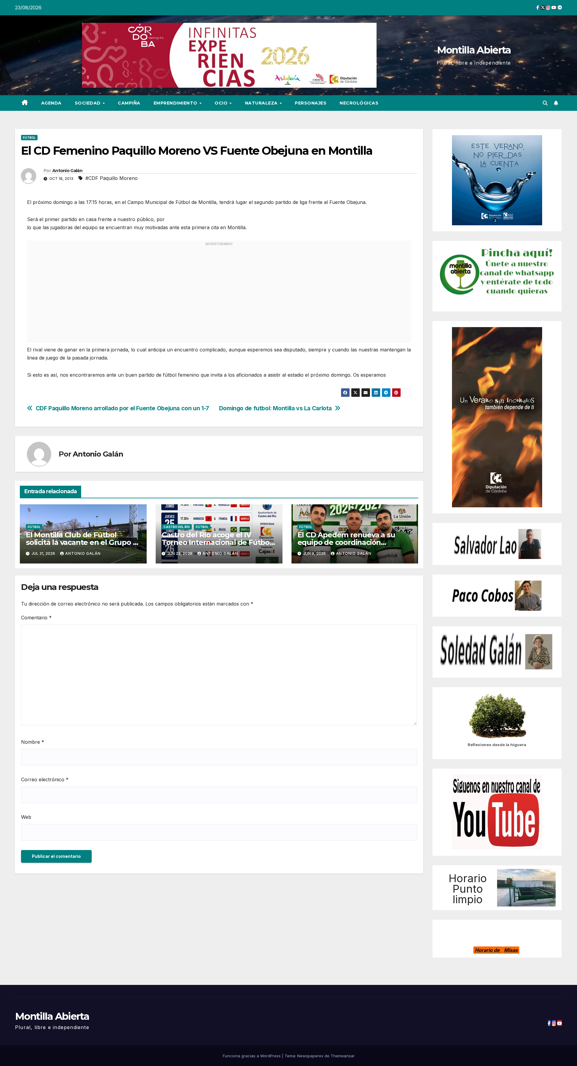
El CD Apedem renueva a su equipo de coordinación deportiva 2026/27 (346, 542)
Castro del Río (176, 527)
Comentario (36, 618)
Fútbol (29, 137)
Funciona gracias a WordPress (252, 1055)
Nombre (32, 742)
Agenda (51, 103)
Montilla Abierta (474, 50)
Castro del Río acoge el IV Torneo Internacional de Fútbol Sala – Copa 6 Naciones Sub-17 (217, 542)
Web (26, 817)
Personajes (310, 103)
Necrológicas (359, 103)
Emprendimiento (176, 103)
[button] (545, 103)
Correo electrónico (45, 779)
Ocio (222, 103)
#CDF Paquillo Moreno (111, 178)
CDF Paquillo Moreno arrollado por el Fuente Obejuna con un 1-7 (122, 408)
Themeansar (343, 1055)
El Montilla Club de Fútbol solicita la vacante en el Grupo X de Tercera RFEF (81, 542)
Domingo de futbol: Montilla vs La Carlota (275, 408)
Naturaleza (262, 103)
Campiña (129, 103)
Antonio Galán (67, 170)
